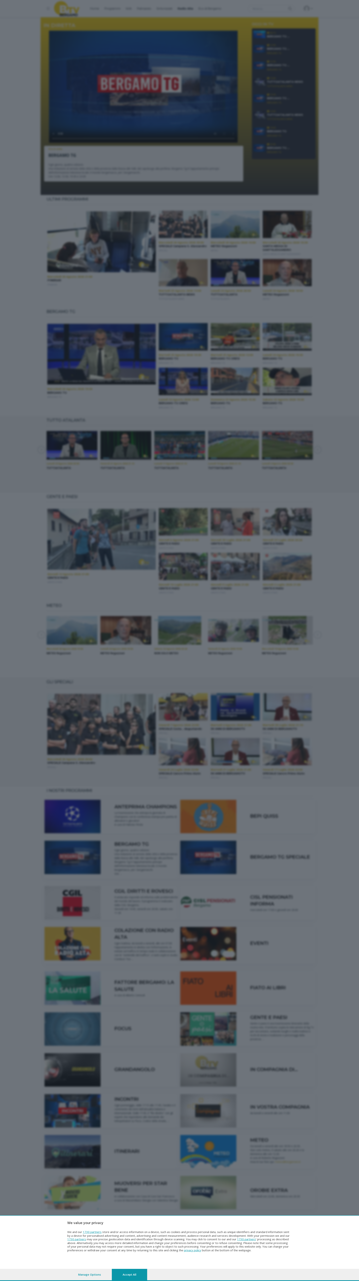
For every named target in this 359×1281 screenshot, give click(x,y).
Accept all (129, 1274)
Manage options (89, 1274)
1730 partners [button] (92, 1232)
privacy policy (192, 1250)
